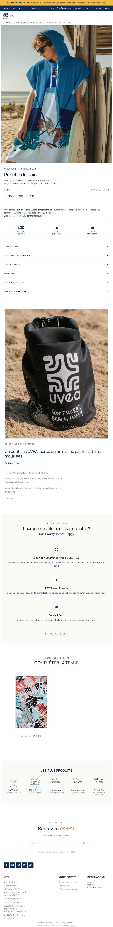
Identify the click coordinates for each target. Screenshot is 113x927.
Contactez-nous (102, 8)
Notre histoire (9, 8)
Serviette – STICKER (31, 736)
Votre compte (67, 877)
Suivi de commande (68, 882)
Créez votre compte (68, 889)
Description (11, 246)
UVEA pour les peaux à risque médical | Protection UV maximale (14, 909)
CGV (57, 923)
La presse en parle (12, 902)
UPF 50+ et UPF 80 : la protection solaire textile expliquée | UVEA (15, 892)
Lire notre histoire (56, 634)
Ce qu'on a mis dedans (17, 255)
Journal (22, 8)
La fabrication (9, 885)
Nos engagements (12, 898)
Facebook (6, 865)
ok (84, 843)
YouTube (12, 865)
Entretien (10, 273)
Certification (12, 264)
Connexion (64, 885)
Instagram (24, 865)
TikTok (30, 865)
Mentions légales (45, 923)
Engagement (34, 8)
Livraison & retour (15, 291)
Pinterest (18, 865)
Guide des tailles (100, 190)
